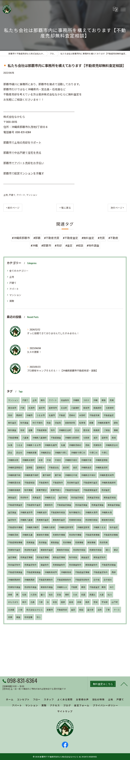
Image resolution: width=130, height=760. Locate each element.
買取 (11, 301)
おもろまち (13, 602)
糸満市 (31, 407)
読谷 (10, 452)
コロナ (86, 400)
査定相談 (63, 497)
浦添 (95, 437)
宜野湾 (105, 437)
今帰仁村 (93, 452)
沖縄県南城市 (51, 572)
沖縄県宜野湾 (83, 527)
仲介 (112, 587)
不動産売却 (62, 609)
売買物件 (97, 445)
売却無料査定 (73, 482)
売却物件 (24, 497)
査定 (73, 609)
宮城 (95, 602)
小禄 (20, 609)
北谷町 (64, 407)
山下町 (115, 602)
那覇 (91, 422)
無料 (43, 400)
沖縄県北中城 (71, 475)
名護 (63, 445)
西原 (114, 572)
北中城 (96, 579)
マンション (31, 194)
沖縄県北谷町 (65, 430)
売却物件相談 (79, 549)
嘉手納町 (47, 475)
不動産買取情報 (15, 542)
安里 (59, 594)
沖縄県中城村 (71, 459)
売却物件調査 (30, 587)
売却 (10, 415)
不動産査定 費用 (97, 587)
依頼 (10, 617)
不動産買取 (42, 430)
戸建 (22, 407)
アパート (20, 194)
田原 (63, 602)
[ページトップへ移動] (124, 684)
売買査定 (36, 497)
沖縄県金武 (86, 467)
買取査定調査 (114, 504)
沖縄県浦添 (42, 512)
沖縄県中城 (86, 459)
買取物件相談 (63, 549)
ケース (117, 609)
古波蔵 (11, 609)
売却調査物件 (75, 564)
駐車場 (82, 422)
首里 (55, 602)
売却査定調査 (81, 504)
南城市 (86, 407)
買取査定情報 (59, 557)
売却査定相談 (77, 497)
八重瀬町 (75, 407)
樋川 (108, 549)
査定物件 (12, 519)
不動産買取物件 (64, 579)
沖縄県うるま (99, 527)
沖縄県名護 (27, 534)
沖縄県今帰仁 (61, 452)
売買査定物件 (30, 564)
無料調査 (12, 430)
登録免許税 (70, 422)
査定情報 (12, 557)
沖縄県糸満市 (91, 512)
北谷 (77, 430)
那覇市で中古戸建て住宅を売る (22, 153)
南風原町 (97, 407)
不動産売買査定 (15, 504)
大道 (102, 594)
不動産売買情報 (92, 534)
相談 (81, 609)
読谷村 (19, 452)
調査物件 (45, 564)
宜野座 (29, 467)
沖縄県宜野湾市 (66, 527)
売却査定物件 (14, 564)
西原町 (19, 415)
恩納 (87, 445)
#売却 (58, 245)
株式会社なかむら (34, 609)
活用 (100, 609)
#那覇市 (46, 245)
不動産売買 (94, 415)
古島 (32, 602)
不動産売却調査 (109, 564)
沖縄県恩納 (13, 534)
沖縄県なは (62, 587)
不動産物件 (58, 482)
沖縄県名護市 (51, 445)
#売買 (101, 238)
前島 (83, 594)
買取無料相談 (108, 519)
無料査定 (12, 422)
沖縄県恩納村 (75, 445)
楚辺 (116, 549)
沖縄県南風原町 (109, 482)
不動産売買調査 (15, 572)
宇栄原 (105, 602)
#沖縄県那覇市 (21, 238)
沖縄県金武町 (101, 467)
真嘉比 (92, 594)
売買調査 (30, 542)
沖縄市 (29, 415)
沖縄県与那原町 (72, 437)
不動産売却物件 (82, 579)
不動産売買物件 (46, 579)
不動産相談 (29, 482)
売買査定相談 (93, 497)
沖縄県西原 (29, 579)
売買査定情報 (26, 557)
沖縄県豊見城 (14, 482)
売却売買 (104, 542)
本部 (41, 459)
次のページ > (117, 207)
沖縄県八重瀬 (26, 519)
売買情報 (79, 542)
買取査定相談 (110, 497)
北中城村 (108, 579)
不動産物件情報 (15, 527)
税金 (49, 422)
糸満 (10, 445)
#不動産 (113, 238)
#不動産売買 (51, 238)
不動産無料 (44, 482)
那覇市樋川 (56, 489)
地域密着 (28, 617)
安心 (39, 617)
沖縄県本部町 (28, 459)
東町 (67, 594)
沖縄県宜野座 (101, 459)
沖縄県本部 (13, 459)
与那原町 (110, 407)
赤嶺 (79, 602)
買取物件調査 (47, 587)
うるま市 (41, 415)
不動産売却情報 (111, 534)
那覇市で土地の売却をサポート (22, 142)
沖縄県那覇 (31, 452)
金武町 (66, 467)
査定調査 (12, 512)
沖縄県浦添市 (26, 512)
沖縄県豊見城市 (107, 475)
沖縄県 (76, 400)
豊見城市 (12, 407)
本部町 (82, 415)
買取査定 (12, 497)
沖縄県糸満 (107, 512)
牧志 (51, 594)
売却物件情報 (75, 534)
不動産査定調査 (64, 504)
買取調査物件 (91, 564)
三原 (41, 602)
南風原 (96, 430)
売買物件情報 (59, 534)
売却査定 (106, 489)
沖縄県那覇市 (104, 422)
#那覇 (37, 238)
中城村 (58, 459)
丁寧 (108, 609)
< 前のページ (12, 207)
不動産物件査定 (33, 504)
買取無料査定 (59, 519)
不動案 (74, 587)
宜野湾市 (53, 407)
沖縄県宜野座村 (15, 467)
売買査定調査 (97, 504)
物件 (53, 430)
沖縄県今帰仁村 (78, 452)
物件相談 (73, 557)
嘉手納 (58, 475)
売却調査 (43, 542)
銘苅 (24, 602)
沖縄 (95, 400)
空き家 (90, 609)
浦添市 (42, 407)
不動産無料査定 (90, 482)
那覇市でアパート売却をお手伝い (23, 163)
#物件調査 (93, 245)
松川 (110, 594)
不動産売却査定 (72, 489)
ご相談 (107, 430)
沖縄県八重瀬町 (39, 437)
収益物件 (65, 400)
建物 (116, 422)
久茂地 (33, 594)
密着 (30, 430)
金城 (71, 602)
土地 (5, 194)
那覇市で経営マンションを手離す (23, 173)
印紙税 (58, 422)
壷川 (43, 594)
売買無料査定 (43, 519)
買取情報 (91, 542)
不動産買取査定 (90, 489)
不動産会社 (54, 467)
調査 (18, 617)
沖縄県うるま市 (33, 445)
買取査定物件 (99, 557)
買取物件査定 (47, 549)
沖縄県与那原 (49, 527)
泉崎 (10, 594)
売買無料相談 (75, 519)
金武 (75, 467)
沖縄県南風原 (14, 489)
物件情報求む (75, 512)
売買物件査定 (14, 549)
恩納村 (72, 415)
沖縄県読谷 (46, 452)
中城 (49, 459)
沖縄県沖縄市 (32, 527)
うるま (19, 445)
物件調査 (24, 422)
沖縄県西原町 (14, 579)
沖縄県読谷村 (112, 445)
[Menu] (123, 9)
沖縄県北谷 (50, 497)
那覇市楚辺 (42, 489)
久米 (75, 594)
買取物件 (49, 504)
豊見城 (86, 430)
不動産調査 (56, 437)
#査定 (69, 245)
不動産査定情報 (82, 572)
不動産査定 (109, 415)
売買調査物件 (59, 564)
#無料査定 (88, 238)
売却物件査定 (30, 549)
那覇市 (50, 609)
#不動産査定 (70, 238)
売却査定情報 (43, 557)
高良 (87, 602)
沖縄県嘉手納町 (31, 475)
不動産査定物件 (100, 572)
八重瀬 (25, 437)
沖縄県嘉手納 (14, 475)
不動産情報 (13, 437)
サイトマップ (65, 711)
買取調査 (55, 542)
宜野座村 (41, 467)
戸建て (12, 194)
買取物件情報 (43, 534)
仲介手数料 (37, 422)
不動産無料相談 (58, 512)
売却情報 (67, 542)
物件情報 (28, 489)
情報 (116, 430)
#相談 (79, 245)
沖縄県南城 (66, 572)
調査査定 (85, 557)
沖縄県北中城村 (88, 475)
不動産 (62, 415)
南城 (114, 437)
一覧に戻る (65, 207)
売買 (112, 400)
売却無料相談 (91, 519)
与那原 (86, 437)
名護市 (52, 415)
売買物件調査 (14, 587)
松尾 (24, 594)
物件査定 (114, 527)
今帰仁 (105, 452)
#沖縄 (34, 245)
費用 (83, 587)
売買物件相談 (95, 549)
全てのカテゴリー (18, 270)
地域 (22, 430)
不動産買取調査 (33, 572)
